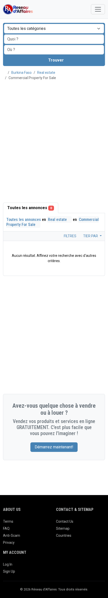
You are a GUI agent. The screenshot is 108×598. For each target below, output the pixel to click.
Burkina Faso (21, 73)
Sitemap (63, 528)
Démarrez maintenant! (54, 447)
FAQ (6, 528)
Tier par (91, 236)
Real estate (46, 73)
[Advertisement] (54, 139)
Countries (63, 535)
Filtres (69, 236)
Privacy (9, 543)
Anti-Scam (11, 535)
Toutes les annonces (29, 207)
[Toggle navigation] (98, 9)
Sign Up (9, 571)
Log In (7, 564)
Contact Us (64, 521)
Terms (8, 521)
